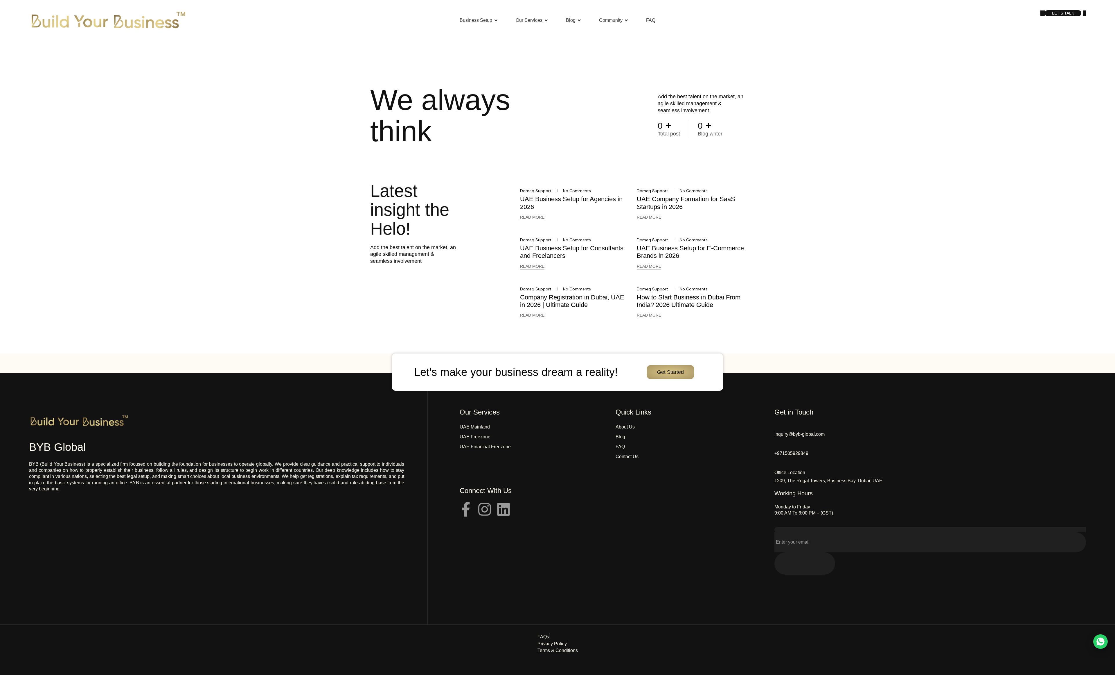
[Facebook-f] (465, 509)
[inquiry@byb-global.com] (777, 426)
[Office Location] (777, 465)
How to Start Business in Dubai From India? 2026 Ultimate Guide (688, 301)
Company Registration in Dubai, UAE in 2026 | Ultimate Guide (572, 301)
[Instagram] (484, 509)
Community (611, 20)
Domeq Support (535, 190)
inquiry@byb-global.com (799, 434)
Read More (532, 216)
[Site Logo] (108, 19)
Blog (571, 20)
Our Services (529, 20)
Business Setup (476, 20)
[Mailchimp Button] (804, 563)
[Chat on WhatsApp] (1100, 641)
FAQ (650, 20)
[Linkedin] (503, 509)
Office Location (789, 472)
